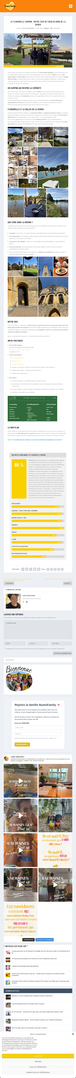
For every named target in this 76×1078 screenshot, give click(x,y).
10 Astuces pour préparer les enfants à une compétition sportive (34, 958)
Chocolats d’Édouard (18, 358)
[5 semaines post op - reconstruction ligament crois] (21, 885)
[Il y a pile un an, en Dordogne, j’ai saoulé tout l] (55, 815)
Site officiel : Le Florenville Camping (19, 349)
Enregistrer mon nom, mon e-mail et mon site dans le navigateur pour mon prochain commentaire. (35, 649)
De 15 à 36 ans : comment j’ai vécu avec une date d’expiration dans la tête (37, 1012)
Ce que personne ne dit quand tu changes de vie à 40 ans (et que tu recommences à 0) (41, 952)
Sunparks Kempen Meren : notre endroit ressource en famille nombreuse (37, 1020)
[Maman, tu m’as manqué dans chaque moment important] (8, 997)
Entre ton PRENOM (22, 723)
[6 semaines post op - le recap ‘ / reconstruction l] (21, 850)
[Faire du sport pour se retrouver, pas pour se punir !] (8, 1029)
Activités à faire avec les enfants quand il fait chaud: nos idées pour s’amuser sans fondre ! (40, 982)
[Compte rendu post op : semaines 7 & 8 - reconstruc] (21, 815)
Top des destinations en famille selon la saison (28, 1004)
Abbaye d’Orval (16, 361)
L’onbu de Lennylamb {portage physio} (25, 966)
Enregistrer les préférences (38, 1072)
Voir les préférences (38, 1067)
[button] (73, 1034)
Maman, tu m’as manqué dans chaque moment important (32, 996)
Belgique (46, 28)
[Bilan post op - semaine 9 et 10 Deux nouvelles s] (21, 781)
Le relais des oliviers (18, 364)
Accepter (38, 1056)
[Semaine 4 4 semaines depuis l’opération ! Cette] (55, 885)
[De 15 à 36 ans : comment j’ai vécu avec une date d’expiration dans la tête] (8, 1013)
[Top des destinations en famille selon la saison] (8, 1005)
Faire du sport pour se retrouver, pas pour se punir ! (30, 1028)
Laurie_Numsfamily (28, 28)
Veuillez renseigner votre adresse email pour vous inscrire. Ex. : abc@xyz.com (36, 738)
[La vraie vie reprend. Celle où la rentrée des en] (55, 781)
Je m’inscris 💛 (22, 744)
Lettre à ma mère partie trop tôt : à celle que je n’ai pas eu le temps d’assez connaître (38, 974)
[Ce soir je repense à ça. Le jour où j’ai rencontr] (21, 919)
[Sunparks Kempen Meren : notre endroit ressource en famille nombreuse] (8, 1021)
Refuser (38, 1061)
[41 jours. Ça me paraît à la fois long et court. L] (55, 850)
